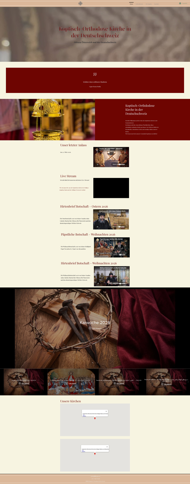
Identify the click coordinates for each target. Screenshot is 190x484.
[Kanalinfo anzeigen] (96, 362)
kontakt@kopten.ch (95, 476)
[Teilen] (93, 362)
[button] (180, 3)
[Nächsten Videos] (188, 382)
